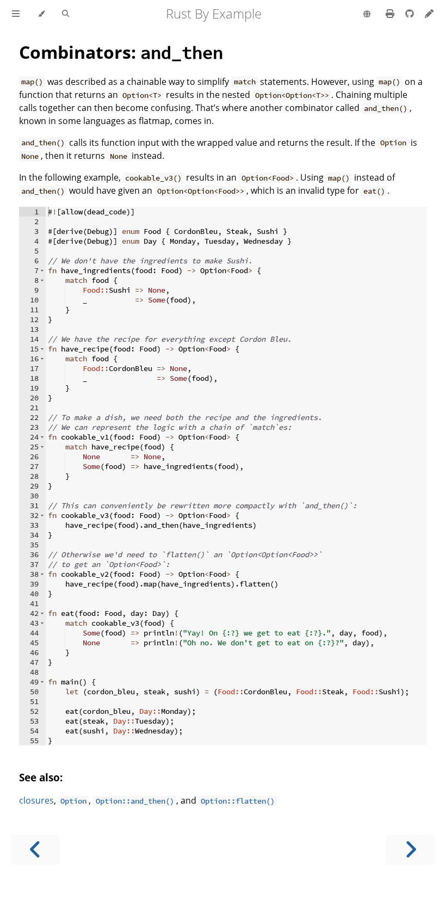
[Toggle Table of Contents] (16, 14)
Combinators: (121, 52)
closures (36, 800)
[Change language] (367, 14)
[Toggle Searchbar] (65, 14)
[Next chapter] (410, 850)
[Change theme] (41, 14)
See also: (41, 777)
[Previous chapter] (35, 850)
